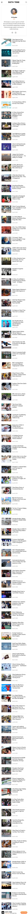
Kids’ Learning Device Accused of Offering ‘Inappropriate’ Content (18, 364)
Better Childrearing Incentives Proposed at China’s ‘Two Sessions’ (18, 613)
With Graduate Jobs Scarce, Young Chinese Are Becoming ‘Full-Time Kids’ (19, 93)
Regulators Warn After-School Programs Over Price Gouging (18, 624)
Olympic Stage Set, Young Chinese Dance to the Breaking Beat (18, 62)
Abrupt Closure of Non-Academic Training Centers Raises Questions (19, 374)
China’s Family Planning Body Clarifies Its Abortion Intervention (19, 655)
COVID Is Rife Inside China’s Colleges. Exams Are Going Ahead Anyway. (19, 249)
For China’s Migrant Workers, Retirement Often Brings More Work (19, 218)
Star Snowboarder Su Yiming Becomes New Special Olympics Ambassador (17, 323)
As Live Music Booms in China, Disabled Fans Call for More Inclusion (18, 82)
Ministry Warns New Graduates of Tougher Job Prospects (18, 478)
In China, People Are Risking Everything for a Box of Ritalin (19, 842)
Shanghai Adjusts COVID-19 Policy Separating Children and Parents (19, 530)
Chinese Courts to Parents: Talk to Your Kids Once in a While (19, 749)
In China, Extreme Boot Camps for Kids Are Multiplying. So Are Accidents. (18, 115)
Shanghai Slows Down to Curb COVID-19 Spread (18, 592)
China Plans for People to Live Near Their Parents (18, 831)
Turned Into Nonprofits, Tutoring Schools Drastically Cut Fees (18, 821)
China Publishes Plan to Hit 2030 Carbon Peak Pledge (19, 883)
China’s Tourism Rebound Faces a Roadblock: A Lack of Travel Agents (19, 208)
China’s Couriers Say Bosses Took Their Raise (18, 872)
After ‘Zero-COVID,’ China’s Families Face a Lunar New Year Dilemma (19, 228)
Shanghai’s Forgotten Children (17, 269)
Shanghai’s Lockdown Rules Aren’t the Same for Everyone (19, 468)
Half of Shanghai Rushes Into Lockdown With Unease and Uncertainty (19, 551)
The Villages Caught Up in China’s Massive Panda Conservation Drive (18, 72)
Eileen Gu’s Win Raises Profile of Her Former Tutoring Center (18, 686)
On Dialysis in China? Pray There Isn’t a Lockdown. (18, 310)
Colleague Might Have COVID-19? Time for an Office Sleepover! (18, 717)
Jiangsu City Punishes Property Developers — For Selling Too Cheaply (19, 156)
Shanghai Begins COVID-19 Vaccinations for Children (19, 862)
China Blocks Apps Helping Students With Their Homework (19, 790)
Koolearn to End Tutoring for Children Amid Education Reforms (19, 894)
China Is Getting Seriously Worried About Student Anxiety (18, 145)
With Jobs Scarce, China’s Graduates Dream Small (18, 394)
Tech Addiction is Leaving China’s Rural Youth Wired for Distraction (18, 135)
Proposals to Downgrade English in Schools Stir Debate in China (18, 197)
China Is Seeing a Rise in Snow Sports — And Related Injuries (19, 665)
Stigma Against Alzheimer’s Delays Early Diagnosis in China (19, 291)
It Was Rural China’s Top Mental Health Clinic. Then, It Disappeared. (19, 176)
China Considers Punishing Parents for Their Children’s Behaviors (19, 904)
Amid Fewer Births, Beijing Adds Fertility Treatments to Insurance (19, 645)
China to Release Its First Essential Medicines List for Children (19, 852)
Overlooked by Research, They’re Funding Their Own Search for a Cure (19, 561)
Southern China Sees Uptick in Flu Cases (19, 384)
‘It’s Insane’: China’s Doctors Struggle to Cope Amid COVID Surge (18, 239)
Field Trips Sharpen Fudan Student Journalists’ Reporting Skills (18, 301)
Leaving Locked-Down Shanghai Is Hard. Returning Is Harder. (19, 447)
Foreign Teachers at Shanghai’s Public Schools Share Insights (19, 634)
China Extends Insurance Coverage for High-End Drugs (18, 811)
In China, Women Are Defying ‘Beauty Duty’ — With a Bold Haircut (18, 166)
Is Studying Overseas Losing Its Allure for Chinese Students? (17, 437)
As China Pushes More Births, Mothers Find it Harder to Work (18, 801)
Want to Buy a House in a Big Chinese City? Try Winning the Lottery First (18, 707)
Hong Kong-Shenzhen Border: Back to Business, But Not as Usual (18, 187)
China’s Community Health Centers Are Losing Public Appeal (19, 354)
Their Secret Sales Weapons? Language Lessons (17, 405)
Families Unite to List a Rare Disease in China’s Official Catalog (19, 457)
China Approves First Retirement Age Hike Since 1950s (19, 41)
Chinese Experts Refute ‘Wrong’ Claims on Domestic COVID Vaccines (19, 333)
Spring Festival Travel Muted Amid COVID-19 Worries (18, 738)
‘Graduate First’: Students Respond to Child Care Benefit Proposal (18, 603)
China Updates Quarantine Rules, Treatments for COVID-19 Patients (18, 572)
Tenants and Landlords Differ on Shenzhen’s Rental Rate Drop (19, 728)
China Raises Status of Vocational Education (18, 488)
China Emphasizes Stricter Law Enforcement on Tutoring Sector (19, 676)
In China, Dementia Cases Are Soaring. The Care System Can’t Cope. (18, 259)
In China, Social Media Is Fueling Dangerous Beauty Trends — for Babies (18, 280)
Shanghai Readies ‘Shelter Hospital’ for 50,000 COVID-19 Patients (19, 520)
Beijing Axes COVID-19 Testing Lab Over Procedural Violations (18, 426)
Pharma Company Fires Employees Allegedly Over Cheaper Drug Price (18, 780)
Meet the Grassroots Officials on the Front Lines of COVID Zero (19, 499)
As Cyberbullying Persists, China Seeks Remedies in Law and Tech (18, 51)
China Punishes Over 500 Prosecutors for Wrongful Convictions (18, 343)
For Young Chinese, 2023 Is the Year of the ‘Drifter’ (19, 102)
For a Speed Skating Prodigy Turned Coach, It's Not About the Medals (18, 697)
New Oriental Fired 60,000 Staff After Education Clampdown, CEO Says (18, 759)
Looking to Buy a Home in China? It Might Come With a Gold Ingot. (19, 124)
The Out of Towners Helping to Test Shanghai (19, 508)
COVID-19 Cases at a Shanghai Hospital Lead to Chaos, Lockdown (19, 582)
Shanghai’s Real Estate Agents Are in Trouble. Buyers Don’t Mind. (18, 769)
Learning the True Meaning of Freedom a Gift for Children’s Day (19, 416)
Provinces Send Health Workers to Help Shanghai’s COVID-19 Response (19, 541)
